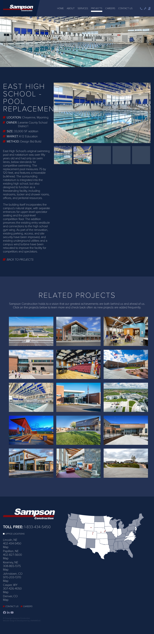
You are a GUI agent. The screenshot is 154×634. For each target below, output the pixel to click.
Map (5, 547)
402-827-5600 (12, 555)
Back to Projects (20, 259)
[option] (77, 42)
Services (83, 8)
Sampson (149, 8)
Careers (110, 8)
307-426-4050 (12, 588)
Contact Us (125, 8)
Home (60, 8)
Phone (141, 8)
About (71, 8)
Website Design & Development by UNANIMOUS (21, 621)
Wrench (145, 8)
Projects (96, 8)
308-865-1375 (12, 566)
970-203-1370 (12, 577)
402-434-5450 (12, 543)
